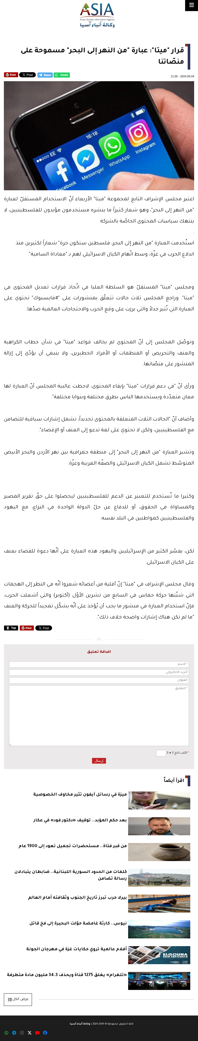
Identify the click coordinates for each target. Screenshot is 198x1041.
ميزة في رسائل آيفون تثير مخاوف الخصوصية (80, 794)
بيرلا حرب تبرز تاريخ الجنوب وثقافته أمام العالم (77, 898)
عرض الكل (20, 999)
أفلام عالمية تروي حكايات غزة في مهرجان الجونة (76, 949)
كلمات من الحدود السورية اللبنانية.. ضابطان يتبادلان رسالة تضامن (70, 875)
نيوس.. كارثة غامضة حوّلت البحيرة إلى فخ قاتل (78, 923)
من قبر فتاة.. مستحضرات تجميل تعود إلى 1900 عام (73, 846)
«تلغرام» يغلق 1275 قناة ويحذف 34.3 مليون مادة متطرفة (67, 975)
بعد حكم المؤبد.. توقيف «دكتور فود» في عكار (80, 820)
